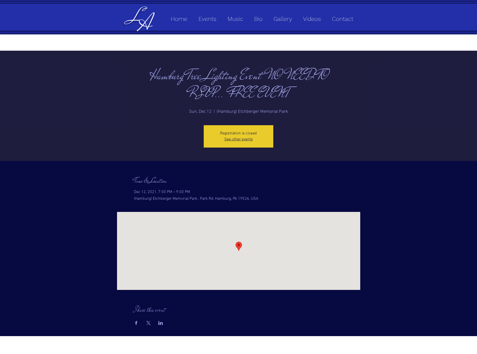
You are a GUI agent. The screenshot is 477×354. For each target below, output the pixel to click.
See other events (238, 139)
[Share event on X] (148, 323)
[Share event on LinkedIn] (160, 323)
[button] (233, 19)
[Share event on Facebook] (136, 323)
